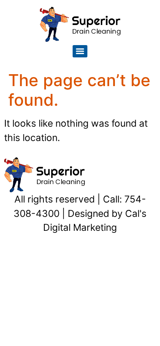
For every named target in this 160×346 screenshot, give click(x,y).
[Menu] (80, 51)
